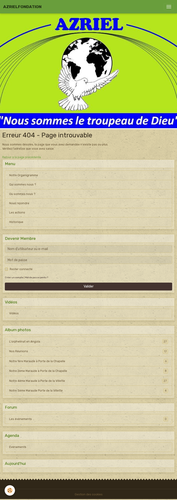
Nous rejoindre (19, 203)
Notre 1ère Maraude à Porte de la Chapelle (88, 361)
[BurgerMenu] (169, 6)
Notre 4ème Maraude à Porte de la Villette (88, 381)
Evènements (17, 447)
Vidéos (14, 313)
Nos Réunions (88, 351)
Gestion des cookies (89, 494)
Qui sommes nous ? (22, 184)
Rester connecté (21, 269)
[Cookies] (10, 490)
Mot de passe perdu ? (36, 277)
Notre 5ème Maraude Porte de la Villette (88, 390)
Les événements (88, 419)
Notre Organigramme (23, 175)
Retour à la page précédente (21, 157)
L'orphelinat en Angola (88, 341)
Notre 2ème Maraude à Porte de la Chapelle (88, 371)
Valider (89, 286)
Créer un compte (14, 277)
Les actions (17, 212)
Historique (16, 222)
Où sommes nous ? (22, 194)
